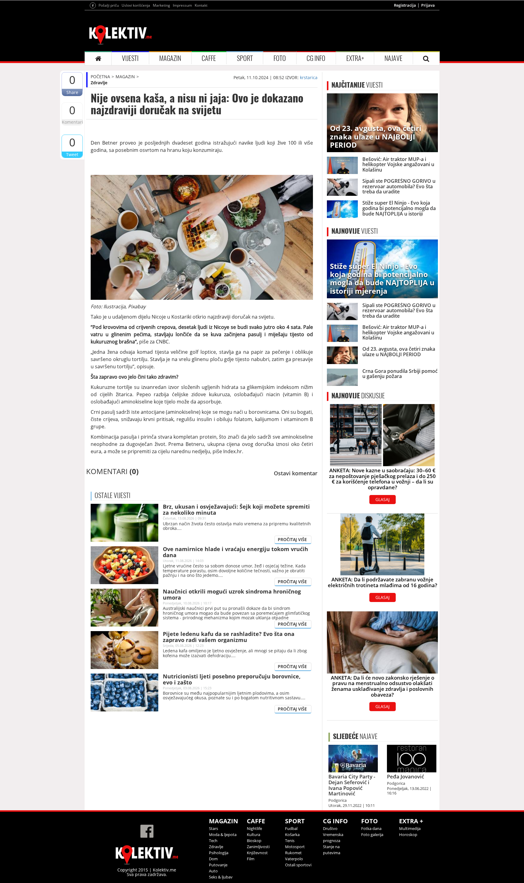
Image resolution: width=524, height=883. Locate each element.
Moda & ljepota (223, 834)
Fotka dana (371, 828)
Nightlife (254, 828)
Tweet (72, 154)
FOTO (280, 58)
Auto (213, 871)
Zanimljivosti (258, 846)
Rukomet (293, 852)
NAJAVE (393, 58)
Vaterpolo (294, 858)
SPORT (245, 58)
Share (72, 92)
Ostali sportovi (298, 865)
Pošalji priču (109, 5)
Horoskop (408, 834)
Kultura (253, 834)
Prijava (428, 5)
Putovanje (218, 865)
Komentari (72, 122)
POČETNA (100, 76)
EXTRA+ (355, 58)
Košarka (292, 834)
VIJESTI (130, 58)
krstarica (308, 77)
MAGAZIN (170, 58)
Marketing (161, 5)
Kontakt (201, 5)
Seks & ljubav (221, 877)
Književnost (257, 852)
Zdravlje (99, 82)
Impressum (182, 5)
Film (250, 858)
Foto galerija (372, 834)
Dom (213, 858)
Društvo (330, 828)
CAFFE (209, 58)
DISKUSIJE (358, 395)
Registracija (405, 5)
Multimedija (410, 828)
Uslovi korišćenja (136, 5)
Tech (213, 840)
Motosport (295, 846)
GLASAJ (382, 499)
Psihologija (218, 852)
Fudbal (291, 828)
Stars (213, 828)
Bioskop (254, 840)
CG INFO (316, 58)
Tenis (289, 840)
